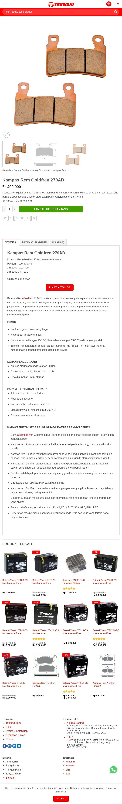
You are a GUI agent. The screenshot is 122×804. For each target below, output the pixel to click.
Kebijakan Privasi (16, 735)
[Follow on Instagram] (9, 746)
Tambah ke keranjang (51, 209)
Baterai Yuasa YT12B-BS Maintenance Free (14, 581)
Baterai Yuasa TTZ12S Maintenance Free (43, 581)
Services (70, 765)
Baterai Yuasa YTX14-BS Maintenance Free (75, 684)
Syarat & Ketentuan (17, 731)
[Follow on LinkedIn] (19, 746)
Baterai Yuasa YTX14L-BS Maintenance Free (106, 632)
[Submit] (116, 12)
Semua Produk (21, 170)
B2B (68, 773)
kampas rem (26, 435)
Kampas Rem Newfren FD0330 (104, 684)
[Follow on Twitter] (14, 746)
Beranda (6, 170)
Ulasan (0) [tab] (58, 242)
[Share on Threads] (22, 218)
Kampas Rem (59, 170)
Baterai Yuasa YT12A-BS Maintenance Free (75, 632)
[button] (4, 4)
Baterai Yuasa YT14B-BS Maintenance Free (14, 632)
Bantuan (10, 777)
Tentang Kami (13, 723)
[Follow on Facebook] (5, 746)
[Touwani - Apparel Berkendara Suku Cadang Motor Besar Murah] (61, 4)
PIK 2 (70, 737)
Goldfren (28, 298)
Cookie (10, 739)
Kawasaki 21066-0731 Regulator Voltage (74, 581)
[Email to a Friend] (28, 218)
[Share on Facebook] (11, 218)
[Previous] (9, 80)
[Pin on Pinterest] (34, 218)
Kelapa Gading (75, 723)
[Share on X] (16, 218)
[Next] (113, 80)
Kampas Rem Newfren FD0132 (43, 684)
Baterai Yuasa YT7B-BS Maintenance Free (104, 581)
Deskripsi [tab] (11, 242)
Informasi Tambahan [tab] (34, 242)
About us (70, 761)
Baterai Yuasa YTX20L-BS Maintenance (45, 632)
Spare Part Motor (41, 170)
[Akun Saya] (118, 3)
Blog (8, 727)
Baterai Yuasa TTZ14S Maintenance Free (13, 684)
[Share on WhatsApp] (5, 218)
